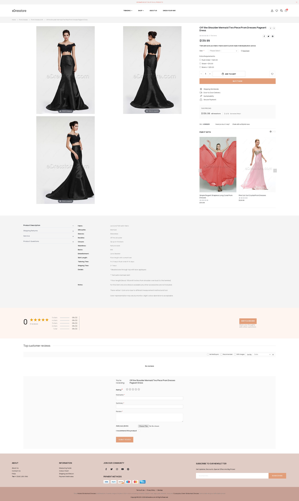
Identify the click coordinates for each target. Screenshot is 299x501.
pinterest (128, 469)
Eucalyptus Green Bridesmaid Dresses (186, 493)
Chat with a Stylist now (241, 124)
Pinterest (273, 36)
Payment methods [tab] (112, 476)
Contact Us (16, 471)
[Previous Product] (270, 28)
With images (240, 354)
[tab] (48, 226)
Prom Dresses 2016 (37, 20)
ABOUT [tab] (15, 463)
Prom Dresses (23, 20)
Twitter (268, 36)
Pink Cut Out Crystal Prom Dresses (252, 195)
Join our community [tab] (113, 463)
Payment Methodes (66, 476)
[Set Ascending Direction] (273, 354)
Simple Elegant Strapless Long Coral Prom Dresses (216, 196)
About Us (15, 468)
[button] (271, 131)
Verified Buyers (214, 354)
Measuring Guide (65, 468)
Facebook (264, 36)
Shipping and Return (66, 474)
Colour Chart (64, 471)
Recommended (227, 354)
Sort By (249, 355)
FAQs (14, 474)
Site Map (160, 490)
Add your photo (122, 426)
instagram (117, 469)
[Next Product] (274, 28)
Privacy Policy (151, 490)
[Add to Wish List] (272, 74)
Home (14, 20)
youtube (122, 469)
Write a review (248, 321)
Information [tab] (65, 463)
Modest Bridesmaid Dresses (86, 493)
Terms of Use (140, 490)
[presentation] (275, 170)
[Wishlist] (277, 10)
